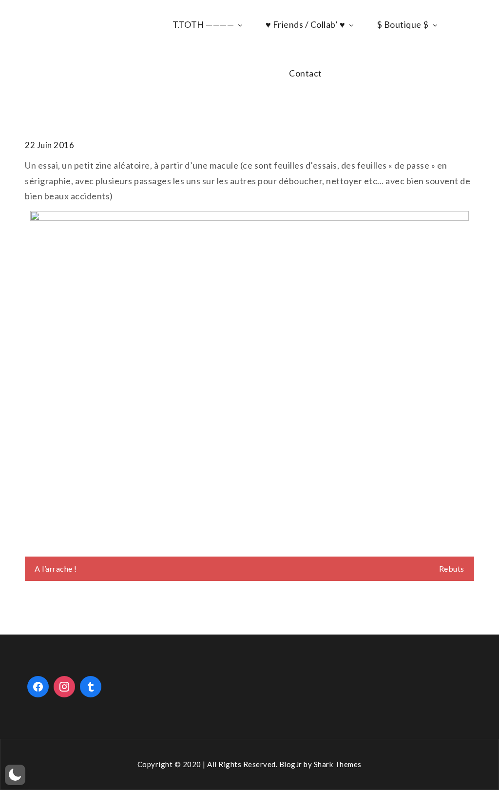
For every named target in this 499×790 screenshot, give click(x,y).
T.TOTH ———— (203, 24)
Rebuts (451, 568)
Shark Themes (338, 764)
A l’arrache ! (56, 568)
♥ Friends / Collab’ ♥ (305, 24)
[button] (15, 775)
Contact (305, 73)
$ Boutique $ (403, 24)
